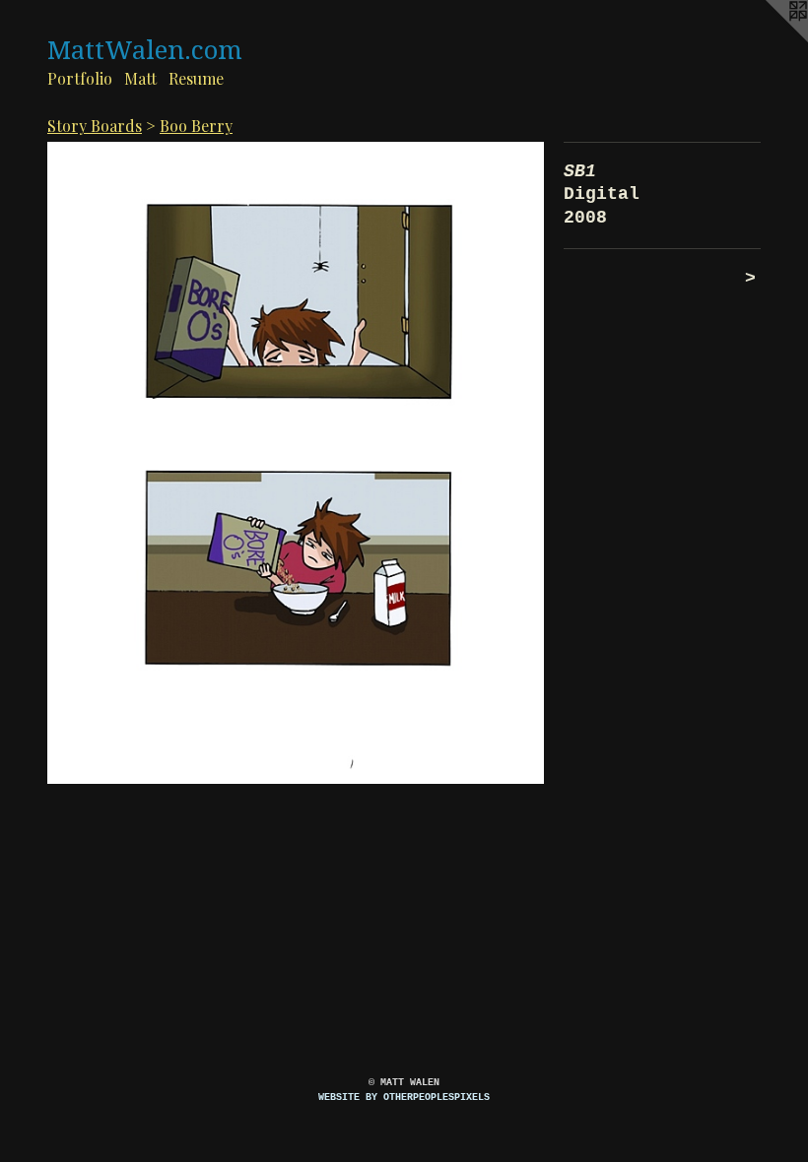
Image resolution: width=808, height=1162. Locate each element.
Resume (196, 78)
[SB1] (295, 463)
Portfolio (79, 78)
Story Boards (94, 125)
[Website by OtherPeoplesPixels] (768, 39)
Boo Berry (196, 125)
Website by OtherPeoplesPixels (404, 1097)
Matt (140, 78)
